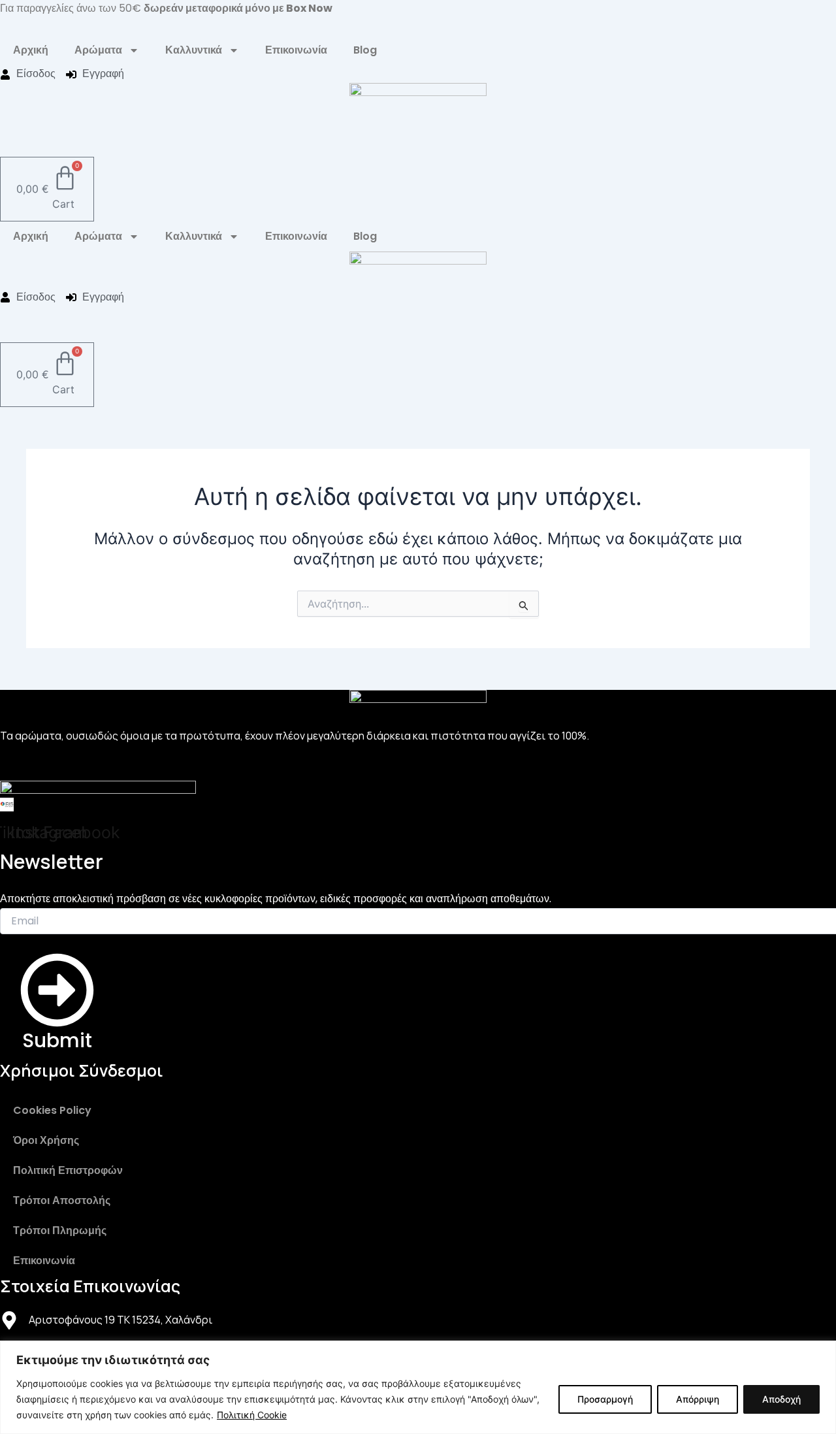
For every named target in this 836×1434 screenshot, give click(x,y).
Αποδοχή (781, 1399)
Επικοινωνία (296, 49)
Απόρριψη (697, 1399)
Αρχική (30, 49)
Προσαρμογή (605, 1399)
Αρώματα (98, 49)
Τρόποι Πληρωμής (59, 1230)
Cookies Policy (52, 1110)
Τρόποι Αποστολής (61, 1200)
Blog (365, 49)
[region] (418, 1387)
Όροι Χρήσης (46, 1140)
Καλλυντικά (193, 49)
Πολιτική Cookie (252, 1414)
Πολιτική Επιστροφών (68, 1170)
